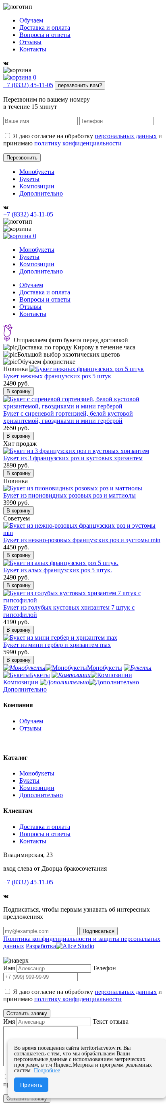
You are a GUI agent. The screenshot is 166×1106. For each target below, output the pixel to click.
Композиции (36, 186)
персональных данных (126, 136)
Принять (31, 1085)
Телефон (104, 968)
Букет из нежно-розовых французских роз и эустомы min (81, 540)
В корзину (18, 391)
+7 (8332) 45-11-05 (28, 85)
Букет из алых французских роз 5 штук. (57, 570)
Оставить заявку (26, 1013)
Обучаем (31, 20)
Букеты (29, 178)
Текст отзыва (111, 1021)
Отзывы (30, 42)
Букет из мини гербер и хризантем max (57, 644)
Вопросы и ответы (45, 34)
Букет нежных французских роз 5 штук (57, 376)
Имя (9, 968)
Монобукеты (36, 171)
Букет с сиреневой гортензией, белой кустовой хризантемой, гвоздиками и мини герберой (68, 417)
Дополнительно (41, 193)
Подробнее (47, 1070)
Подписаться (98, 931)
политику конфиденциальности (78, 143)
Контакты (32, 49)
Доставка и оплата (44, 27)
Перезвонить (21, 158)
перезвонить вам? (80, 85)
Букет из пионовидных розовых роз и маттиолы (69, 495)
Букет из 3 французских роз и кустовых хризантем (73, 458)
